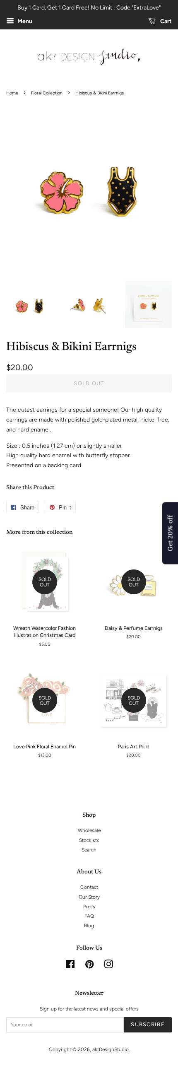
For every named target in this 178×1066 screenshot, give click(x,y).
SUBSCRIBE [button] (134, 128)
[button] (168, 48)
